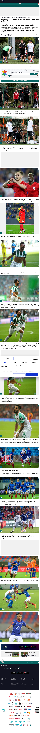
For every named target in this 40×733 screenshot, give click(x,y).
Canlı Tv (32, 684)
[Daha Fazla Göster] (38, 35)
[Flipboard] (13, 668)
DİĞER (31, 682)
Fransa (30, 272)
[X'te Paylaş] (33, 35)
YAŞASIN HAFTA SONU (24, 684)
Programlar (23, 675)
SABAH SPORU (23, 677)
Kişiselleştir (19, 374)
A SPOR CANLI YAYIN (4, 677)
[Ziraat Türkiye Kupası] (38, 4)
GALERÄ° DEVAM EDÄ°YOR (21, 80)
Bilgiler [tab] (14, 362)
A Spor (2, 17)
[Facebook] (2, 668)
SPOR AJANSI (23, 679)
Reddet (7, 358)
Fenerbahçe (12, 6)
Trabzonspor (25, 6)
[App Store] (21, 647)
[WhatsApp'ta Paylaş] (35, 35)
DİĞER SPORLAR (13, 684)
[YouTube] (10, 668)
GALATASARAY (13, 677)
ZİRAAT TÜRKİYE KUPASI (15, 683)
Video (32, 675)
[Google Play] (27, 647)
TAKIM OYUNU (23, 682)
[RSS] (19, 668)
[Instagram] (7, 668)
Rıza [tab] (5, 362)
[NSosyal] (16, 668)
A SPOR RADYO (3, 678)
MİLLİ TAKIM (32, 679)
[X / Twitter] (5, 668)
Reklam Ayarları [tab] (24, 362)
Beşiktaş (7, 6)
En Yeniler (3, 6)
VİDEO (2, 684)
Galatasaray (18, 6)
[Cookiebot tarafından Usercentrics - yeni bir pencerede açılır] (33, 359)
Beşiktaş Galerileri (7, 17)
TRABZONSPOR (13, 679)
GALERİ (2, 683)
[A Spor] (20, 4)
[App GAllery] (33, 647)
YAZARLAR (2, 682)
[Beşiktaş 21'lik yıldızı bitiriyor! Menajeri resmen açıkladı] (20, 50)
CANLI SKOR (3, 680)
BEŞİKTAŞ (12, 675)
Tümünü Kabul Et (32, 374)
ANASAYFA (2, 675)
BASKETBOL (13, 682)
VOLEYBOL (32, 680)
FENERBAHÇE (13, 678)
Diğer (30, 6)
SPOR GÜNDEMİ (23, 678)
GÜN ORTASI (22, 680)
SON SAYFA (22, 683)
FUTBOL (12, 680)
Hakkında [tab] (34, 362)
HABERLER (2, 679)
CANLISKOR (2, 1)
